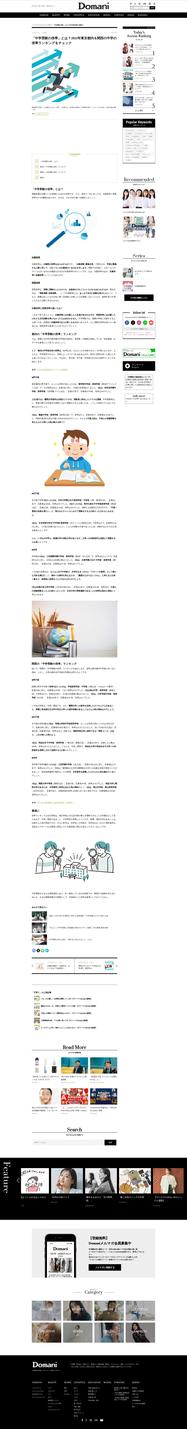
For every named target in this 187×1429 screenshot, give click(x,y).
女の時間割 (136, 157)
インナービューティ (54, 1409)
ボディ (50, 1397)
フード (76, 1391)
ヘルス (76, 1397)
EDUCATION (94, 15)
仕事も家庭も (130, 139)
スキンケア (51, 1391)
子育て (50, 25)
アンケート (138, 364)
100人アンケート (79, 1413)
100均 (144, 136)
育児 (46, 114)
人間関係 (129, 133)
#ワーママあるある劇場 (133, 154)
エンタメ (76, 1394)
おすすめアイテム (37, 1394)
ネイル (50, 1406)
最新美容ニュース (53, 1400)
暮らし (76, 1388)
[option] (37, 1187)
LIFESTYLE (78, 15)
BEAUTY (56, 15)
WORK (67, 15)
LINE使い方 (140, 151)
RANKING (142, 15)
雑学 (65, 1388)
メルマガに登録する (105, 1267)
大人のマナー (142, 130)
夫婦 (138, 139)
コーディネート (36, 1388)
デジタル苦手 (143, 148)
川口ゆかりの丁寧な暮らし (134, 145)
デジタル (66, 1394)
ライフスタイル (41, 25)
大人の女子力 (139, 133)
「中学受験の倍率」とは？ (49, 161)
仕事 (65, 1391)
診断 (128, 142)
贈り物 (76, 1416)
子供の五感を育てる (94, 1388)
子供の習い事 (92, 1397)
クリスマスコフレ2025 (54, 1403)
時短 (128, 157)
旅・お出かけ (78, 1403)
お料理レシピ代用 (131, 148)
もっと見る (139, 110)
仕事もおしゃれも (138, 142)
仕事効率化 (136, 136)
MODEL (107, 15)
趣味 (150, 136)
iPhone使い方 (130, 151)
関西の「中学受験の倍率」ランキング (53, 172)
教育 (39, 114)
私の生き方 (77, 1409)
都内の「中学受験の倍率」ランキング (53, 167)
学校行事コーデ (92, 1391)
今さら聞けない (131, 130)
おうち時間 (149, 133)
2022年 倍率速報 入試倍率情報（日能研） (56, 803)
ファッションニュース (38, 1397)
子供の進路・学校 (93, 1400)
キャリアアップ (148, 139)
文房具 (128, 160)
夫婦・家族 (77, 1406)
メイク (50, 1388)
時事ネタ (145, 157)
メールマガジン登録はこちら (139, 329)
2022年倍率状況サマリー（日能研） (53, 370)
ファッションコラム (38, 1391)
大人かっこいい (147, 154)
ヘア (49, 1394)
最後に (42, 177)
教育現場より (92, 1394)
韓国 (146, 145)
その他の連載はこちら (139, 298)
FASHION (44, 15)
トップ (34, 25)
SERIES (130, 15)
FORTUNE (119, 15)
